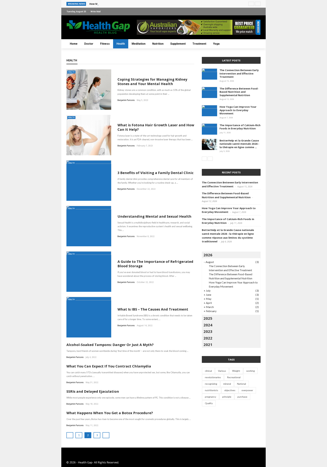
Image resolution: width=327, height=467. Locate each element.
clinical (208, 370)
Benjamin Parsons (126, 100)
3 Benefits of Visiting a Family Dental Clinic (155, 172)
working (250, 370)
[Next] (210, 159)
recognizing (211, 383)
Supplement (178, 43)
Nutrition (158, 43)
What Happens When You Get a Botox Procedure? (109, 413)
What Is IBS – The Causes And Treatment (153, 309)
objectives (229, 390)
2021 (208, 344)
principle (226, 396)
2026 (208, 254)
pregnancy (210, 396)
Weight (236, 370)
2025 (208, 318)
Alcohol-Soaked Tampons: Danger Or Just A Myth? (110, 344)
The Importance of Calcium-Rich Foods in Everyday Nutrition (240, 126)
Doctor (88, 43)
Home (73, 43)
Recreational (233, 377)
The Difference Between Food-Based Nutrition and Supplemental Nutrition (239, 92)
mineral (227, 383)
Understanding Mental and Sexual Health (154, 216)
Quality (209, 403)
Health (120, 43)
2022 (208, 338)
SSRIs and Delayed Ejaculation (92, 391)
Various (222, 370)
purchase (242, 396)
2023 (208, 331)
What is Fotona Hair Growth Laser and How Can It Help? (156, 127)
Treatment (199, 43)
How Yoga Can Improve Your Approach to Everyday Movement (238, 110)
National (241, 383)
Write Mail (95, 11)
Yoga (216, 43)
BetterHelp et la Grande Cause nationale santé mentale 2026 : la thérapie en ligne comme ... (239, 144)
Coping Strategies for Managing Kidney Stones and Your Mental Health (152, 81)
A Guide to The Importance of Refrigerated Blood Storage (155, 263)
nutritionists (211, 390)
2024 (208, 324)
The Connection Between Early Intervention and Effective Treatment (239, 73)
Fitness (105, 43)
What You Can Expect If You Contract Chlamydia (108, 366)
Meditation (138, 43)
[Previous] (204, 159)
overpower (247, 390)
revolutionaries (213, 377)
